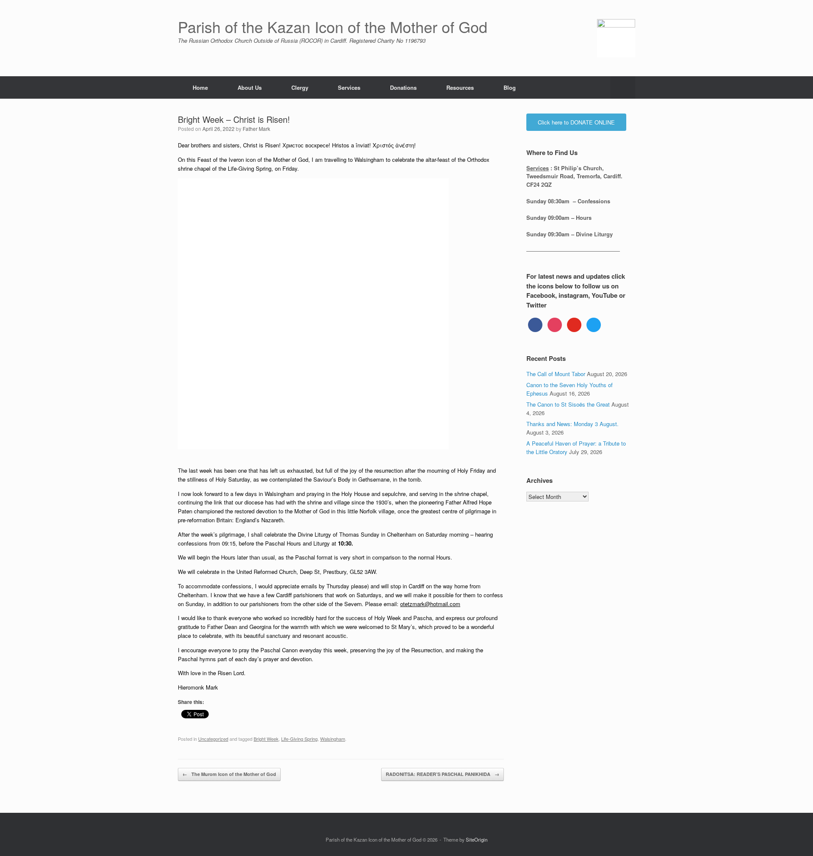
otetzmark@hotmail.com (430, 604)
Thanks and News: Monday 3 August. (572, 424)
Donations (403, 87)
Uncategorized (213, 738)
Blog (509, 87)
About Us (250, 87)
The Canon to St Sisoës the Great (568, 404)
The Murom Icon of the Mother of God (229, 774)
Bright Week (266, 738)
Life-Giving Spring (299, 738)
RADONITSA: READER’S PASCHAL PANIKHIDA (442, 774)
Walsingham (332, 738)
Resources (460, 87)
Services (349, 87)
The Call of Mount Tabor (555, 374)
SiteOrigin (476, 839)
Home (200, 87)
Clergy (299, 87)
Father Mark (256, 128)
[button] (622, 87)
